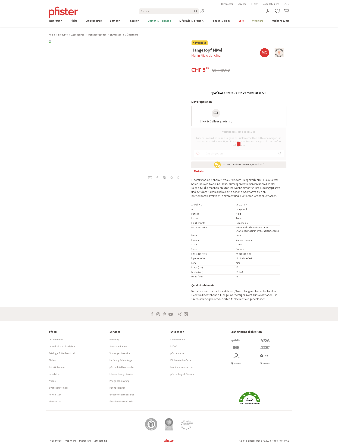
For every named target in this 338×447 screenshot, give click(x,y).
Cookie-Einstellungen (250, 440)
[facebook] (157, 178)
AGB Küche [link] (70, 440)
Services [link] (242, 3)
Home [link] (52, 34)
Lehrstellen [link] (54, 374)
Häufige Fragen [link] (117, 387)
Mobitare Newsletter (181, 367)
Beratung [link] (114, 339)
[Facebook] (152, 313)
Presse (52, 380)
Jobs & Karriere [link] (271, 3)
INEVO (173, 346)
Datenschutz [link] (100, 440)
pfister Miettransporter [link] (121, 367)
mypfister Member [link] (58, 387)
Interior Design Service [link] (121, 374)
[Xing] (180, 313)
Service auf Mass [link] (118, 346)
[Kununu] (186, 313)
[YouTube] (170, 313)
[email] (150, 178)
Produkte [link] (63, 34)
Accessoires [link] (77, 34)
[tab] (198, 172)
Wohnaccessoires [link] (97, 34)
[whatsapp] (171, 178)
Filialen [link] (254, 3)
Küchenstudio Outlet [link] (181, 360)
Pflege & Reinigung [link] (119, 380)
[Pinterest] (164, 313)
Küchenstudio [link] (177, 339)
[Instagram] (158, 313)
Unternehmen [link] (56, 339)
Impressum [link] (85, 440)
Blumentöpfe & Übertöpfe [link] (124, 34)
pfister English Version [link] (182, 374)
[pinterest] (178, 178)
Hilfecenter (227, 3)
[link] (55, 21)
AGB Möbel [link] (56, 440)
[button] (249, 400)
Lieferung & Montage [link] (120, 360)
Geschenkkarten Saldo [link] (121, 401)
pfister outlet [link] (177, 353)
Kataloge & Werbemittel (62, 353)
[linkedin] (164, 178)
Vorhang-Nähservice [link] (119, 353)
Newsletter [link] (55, 394)
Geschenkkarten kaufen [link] (121, 394)
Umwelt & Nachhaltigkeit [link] (62, 346)
